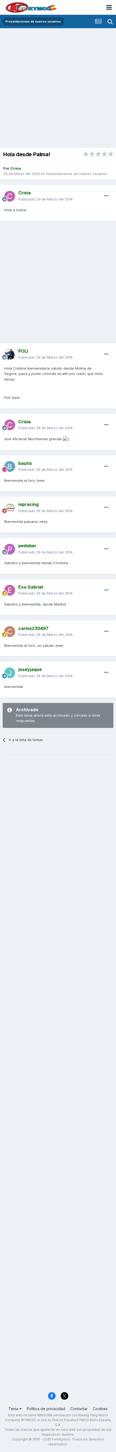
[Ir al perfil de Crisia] (9, 196)
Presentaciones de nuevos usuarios (76, 174)
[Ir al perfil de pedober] (9, 549)
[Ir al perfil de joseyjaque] (9, 672)
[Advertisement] (58, 88)
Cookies (100, 1408)
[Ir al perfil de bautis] (9, 466)
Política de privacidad (46, 1408)
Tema (13, 1408)
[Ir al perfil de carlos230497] (9, 631)
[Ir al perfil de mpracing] (9, 507)
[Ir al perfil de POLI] (9, 354)
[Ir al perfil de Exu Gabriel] (9, 590)
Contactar (79, 1408)
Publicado (45, 199)
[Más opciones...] (106, 196)
